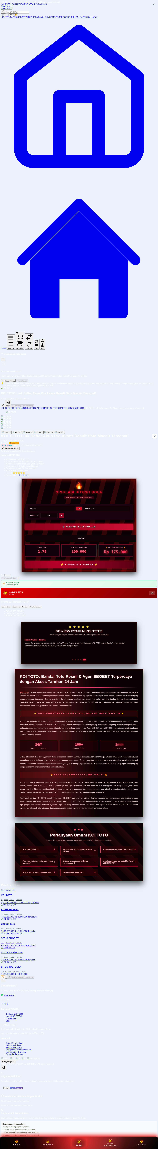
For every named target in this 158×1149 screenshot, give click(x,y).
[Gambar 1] (6, 432)
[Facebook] (2, 1004)
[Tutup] (3, 359)
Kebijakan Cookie (14, 1047)
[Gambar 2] (17, 432)
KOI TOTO (6, 17)
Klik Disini (23, 475)
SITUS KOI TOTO (76, 408)
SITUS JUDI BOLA (72, 17)
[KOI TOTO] (6, 6)
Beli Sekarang (28, 406)
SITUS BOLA (32, 17)
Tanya (8, 406)
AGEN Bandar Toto (89, 17)
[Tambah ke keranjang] (9, 977)
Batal (6, 1088)
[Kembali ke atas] (3, 980)
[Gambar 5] (48, 432)
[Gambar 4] (38, 432)
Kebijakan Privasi (13, 1045)
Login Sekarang (16, 1088)
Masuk (44, 4)
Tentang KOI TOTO (14, 1014)
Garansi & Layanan (14, 1054)
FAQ (8, 1021)
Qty (2, 575)
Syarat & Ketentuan (14, 1043)
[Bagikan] (3, 976)
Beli (14, 578)
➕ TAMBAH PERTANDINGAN (79, 527)
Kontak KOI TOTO (14, 1016)
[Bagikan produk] (3, 405)
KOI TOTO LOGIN (9, 4)
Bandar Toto (43, 17)
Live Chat (141, 1145)
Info (152, 593)
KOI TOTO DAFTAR (26, 4)
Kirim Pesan (9, 995)
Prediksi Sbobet (35, 607)
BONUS (16, 1145)
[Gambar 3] (27, 432)
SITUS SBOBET (56, 17)
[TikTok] (7, 1004)
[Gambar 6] (59, 432)
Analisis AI (23, 381)
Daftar (38, 4)
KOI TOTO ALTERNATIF (38, 408)
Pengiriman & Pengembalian (18, 1050)
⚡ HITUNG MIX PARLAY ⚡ (79, 564)
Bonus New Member (20, 607)
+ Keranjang (16, 406)
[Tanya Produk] (18, 578)
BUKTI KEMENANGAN (110, 1145)
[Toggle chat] (3, 1067)
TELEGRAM (47, 1145)
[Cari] (3, 11)
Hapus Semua (9, 381)
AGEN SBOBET (18, 17)
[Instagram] (5, 1004)
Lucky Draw (6, 607)
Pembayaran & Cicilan (16, 1052)
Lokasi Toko (11, 1018)
